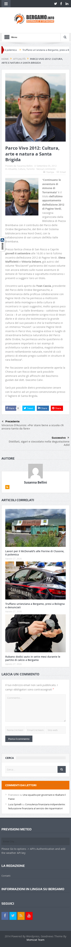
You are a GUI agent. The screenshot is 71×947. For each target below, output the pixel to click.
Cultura (21, 168)
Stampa (50, 172)
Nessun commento (46, 168)
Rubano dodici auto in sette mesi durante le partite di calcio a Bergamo (32, 658)
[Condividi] (2, 244)
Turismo (30, 168)
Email (63, 172)
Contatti (5, 875)
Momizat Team (35, 939)
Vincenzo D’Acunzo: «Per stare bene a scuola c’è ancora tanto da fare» (32, 426)
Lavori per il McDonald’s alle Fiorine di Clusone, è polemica (34, 552)
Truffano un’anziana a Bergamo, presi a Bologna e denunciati (35, 605)
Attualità (12, 168)
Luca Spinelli (14, 804)
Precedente (12, 421)
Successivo (59, 437)
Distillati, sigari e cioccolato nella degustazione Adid (39, 443)
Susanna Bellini (25, 165)
